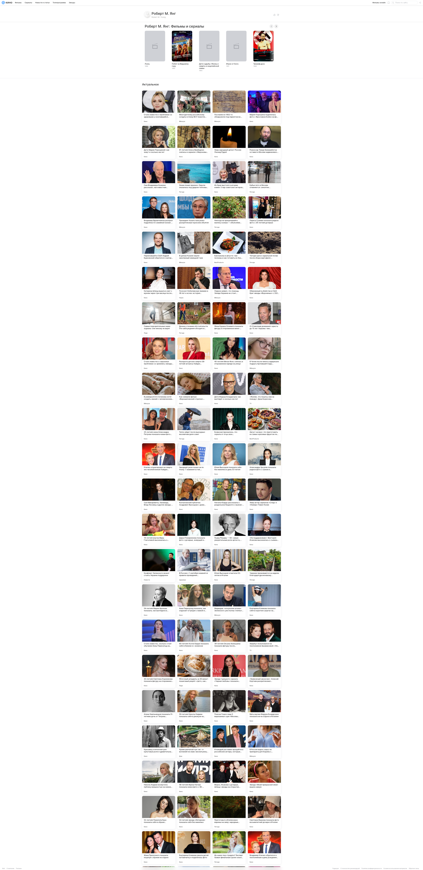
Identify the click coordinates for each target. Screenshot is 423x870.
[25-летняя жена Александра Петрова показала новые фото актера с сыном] (158, 424)
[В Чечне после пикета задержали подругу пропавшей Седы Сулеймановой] (264, 354)
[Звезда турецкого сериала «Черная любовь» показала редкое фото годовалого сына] (229, 671)
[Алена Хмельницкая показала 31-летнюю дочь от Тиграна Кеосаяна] (158, 706)
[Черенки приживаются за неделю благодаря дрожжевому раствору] (264, 565)
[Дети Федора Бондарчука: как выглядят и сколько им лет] (229, 389)
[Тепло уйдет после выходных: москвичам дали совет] (193, 424)
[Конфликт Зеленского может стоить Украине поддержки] (158, 565)
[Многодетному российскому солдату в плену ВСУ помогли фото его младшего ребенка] (193, 107)
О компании (10, 868)
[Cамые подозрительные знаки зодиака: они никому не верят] (158, 318)
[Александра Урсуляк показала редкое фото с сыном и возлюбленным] (264, 459)
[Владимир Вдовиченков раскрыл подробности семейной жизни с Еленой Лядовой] (158, 212)
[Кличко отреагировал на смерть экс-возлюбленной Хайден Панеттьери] (158, 459)
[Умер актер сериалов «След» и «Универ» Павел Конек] (264, 495)
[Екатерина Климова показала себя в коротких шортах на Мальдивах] (264, 600)
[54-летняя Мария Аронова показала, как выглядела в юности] (158, 600)
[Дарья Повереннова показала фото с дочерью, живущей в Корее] (193, 530)
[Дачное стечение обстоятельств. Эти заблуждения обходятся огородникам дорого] (193, 318)
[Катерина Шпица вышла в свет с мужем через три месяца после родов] (158, 283)
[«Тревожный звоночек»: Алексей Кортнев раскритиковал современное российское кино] (264, 671)
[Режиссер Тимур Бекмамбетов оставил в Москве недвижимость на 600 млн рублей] (264, 142)
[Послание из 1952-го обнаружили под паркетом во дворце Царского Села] (229, 107)
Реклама (19, 868)
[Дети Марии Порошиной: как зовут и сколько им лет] (158, 142)
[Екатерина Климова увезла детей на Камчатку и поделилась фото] (193, 847)
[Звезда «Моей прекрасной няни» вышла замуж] (264, 777)
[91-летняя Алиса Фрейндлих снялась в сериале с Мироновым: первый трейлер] (193, 142)
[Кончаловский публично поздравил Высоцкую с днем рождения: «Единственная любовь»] (193, 495)
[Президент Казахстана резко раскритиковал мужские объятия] (193, 212)
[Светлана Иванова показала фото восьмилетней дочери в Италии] (264, 812)
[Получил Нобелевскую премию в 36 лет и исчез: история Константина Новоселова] (193, 283)
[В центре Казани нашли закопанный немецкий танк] (193, 248)
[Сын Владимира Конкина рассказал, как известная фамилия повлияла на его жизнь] (158, 177)
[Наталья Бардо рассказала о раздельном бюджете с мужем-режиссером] (229, 495)
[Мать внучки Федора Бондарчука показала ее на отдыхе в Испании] (264, 706)
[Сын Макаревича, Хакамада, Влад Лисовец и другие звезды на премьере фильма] (158, 495)
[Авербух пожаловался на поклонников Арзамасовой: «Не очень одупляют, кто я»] (264, 636)
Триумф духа (259, 64)
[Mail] (3, 2)
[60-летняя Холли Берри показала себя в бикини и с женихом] (193, 636)
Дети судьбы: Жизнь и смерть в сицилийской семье (209, 66)
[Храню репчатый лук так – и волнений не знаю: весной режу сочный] (193, 741)
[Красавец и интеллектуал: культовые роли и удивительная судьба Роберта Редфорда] (158, 741)
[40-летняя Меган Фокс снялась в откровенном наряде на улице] (229, 354)
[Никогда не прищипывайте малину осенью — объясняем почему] (229, 212)
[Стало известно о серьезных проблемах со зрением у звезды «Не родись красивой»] (158, 354)
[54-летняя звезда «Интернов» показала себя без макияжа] (193, 812)
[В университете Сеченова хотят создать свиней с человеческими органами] (158, 389)
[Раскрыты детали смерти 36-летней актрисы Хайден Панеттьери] (193, 354)
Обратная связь (414, 868)
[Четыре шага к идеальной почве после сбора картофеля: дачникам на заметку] (264, 248)
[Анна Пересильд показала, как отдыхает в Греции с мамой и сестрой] (193, 600)
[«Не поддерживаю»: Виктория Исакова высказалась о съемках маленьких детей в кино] (264, 530)
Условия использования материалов (395, 868)
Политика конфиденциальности (371, 868)
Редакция (335, 868)
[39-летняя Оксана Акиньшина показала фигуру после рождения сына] (229, 636)
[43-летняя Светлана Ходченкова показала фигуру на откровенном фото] (158, 671)
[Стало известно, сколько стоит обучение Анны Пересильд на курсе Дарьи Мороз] (158, 636)
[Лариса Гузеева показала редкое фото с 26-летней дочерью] (264, 212)
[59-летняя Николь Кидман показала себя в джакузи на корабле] (193, 706)
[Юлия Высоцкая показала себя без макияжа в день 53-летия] (229, 459)
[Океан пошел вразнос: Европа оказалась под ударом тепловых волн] (193, 177)
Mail (3, 868)
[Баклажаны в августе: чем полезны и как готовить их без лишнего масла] (229, 248)
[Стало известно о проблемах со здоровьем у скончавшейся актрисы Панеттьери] (158, 107)
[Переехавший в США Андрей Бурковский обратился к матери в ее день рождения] (158, 248)
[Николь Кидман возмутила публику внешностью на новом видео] (158, 777)
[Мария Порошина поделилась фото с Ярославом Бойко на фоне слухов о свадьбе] (264, 107)
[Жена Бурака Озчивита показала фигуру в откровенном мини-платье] (229, 318)
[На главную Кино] (8, 2)
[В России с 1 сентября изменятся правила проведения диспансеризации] (193, 565)
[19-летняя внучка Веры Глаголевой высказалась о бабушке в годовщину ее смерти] (158, 530)
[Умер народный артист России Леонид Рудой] (229, 142)
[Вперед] (276, 26)
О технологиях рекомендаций (350, 868)
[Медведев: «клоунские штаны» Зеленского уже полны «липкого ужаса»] (229, 600)
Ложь (147, 64)
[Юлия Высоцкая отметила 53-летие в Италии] (229, 565)
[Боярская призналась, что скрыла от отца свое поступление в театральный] (229, 424)
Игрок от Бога (232, 64)
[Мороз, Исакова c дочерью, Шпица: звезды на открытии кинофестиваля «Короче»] (229, 777)
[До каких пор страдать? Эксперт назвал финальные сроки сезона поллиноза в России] (229, 847)
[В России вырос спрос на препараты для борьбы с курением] (264, 741)
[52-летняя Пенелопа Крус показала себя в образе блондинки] (158, 812)
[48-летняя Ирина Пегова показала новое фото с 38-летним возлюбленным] (193, 777)
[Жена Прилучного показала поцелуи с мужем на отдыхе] (158, 847)
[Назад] (271, 26)
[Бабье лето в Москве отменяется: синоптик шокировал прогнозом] (264, 177)
